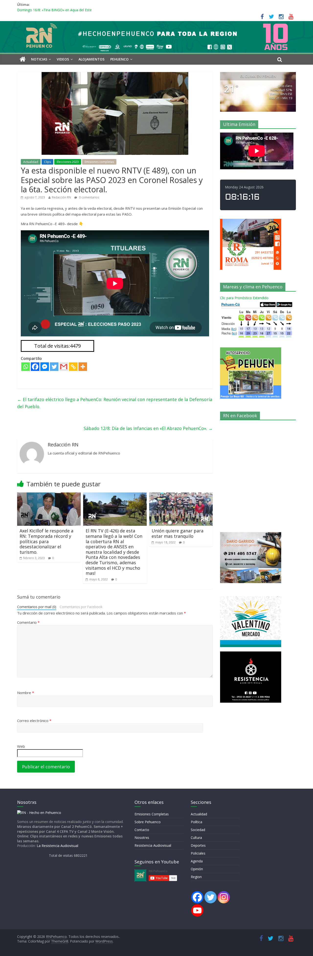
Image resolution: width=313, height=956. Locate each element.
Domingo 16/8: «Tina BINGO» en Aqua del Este (54, 10)
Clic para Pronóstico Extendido (244, 297)
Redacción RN (61, 197)
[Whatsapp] (25, 366)
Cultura (196, 837)
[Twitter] (54, 366)
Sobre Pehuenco (147, 822)
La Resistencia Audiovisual (57, 845)
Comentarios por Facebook (81, 606)
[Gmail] (63, 366)
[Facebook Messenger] (44, 366)
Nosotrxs (141, 837)
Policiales (198, 853)
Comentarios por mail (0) (36, 606)
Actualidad (30, 162)
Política (196, 822)
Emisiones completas (99, 162)
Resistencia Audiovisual (152, 845)
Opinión (197, 869)
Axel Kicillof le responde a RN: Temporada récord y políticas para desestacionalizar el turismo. (46, 541)
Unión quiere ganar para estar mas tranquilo (177, 533)
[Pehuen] (39, 812)
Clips (47, 162)
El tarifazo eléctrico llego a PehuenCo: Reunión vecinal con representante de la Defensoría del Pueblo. (114, 402)
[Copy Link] (73, 366)
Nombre (25, 692)
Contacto (141, 829)
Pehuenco (119, 59)
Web (21, 746)
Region (196, 876)
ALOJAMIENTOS (91, 59)
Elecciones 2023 (68, 162)
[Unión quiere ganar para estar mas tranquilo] (181, 495)
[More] (82, 366)
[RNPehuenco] (156, 24)
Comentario (28, 622)
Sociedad (198, 829)
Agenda (197, 861)
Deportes (198, 845)
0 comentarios (88, 197)
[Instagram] (224, 897)
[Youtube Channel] (197, 910)
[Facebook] (35, 366)
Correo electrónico (34, 720)
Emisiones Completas (151, 814)
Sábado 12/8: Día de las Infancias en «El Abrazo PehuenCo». (148, 428)
